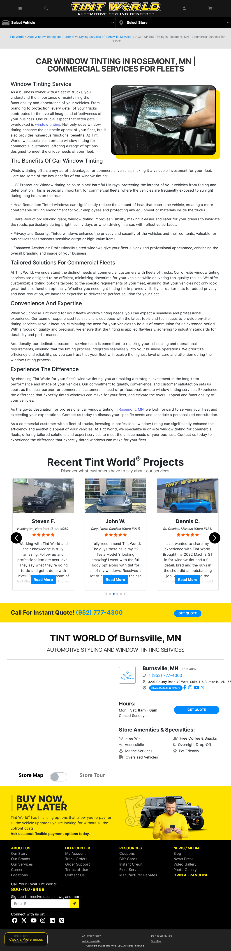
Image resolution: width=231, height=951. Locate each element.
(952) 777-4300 (99, 612)
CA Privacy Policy (91, 935)
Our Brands (20, 859)
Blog (177, 853)
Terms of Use (76, 869)
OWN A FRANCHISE (190, 875)
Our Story (19, 853)
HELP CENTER (77, 848)
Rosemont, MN (131, 409)
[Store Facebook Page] (184, 687)
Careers (17, 869)
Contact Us (75, 875)
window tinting (47, 124)
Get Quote (187, 613)
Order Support (77, 864)
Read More (43, 579)
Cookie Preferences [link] (26, 939)
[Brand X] (203, 687)
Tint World (17, 36)
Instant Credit (131, 864)
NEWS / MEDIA (186, 848)
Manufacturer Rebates (138, 875)
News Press (183, 859)
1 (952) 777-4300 (165, 675)
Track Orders (76, 859)
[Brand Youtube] (196, 687)
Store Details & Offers (165, 688)
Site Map (156, 941)
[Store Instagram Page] (190, 687)
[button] (20, 8)
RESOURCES (130, 848)
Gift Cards (128, 859)
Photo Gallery (185, 869)
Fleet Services (131, 869)
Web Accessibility (91, 941)
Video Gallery (184, 864)
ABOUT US (20, 848)
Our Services (22, 864)
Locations (19, 875)
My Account (75, 853)
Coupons (127, 853)
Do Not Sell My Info (161, 935)
